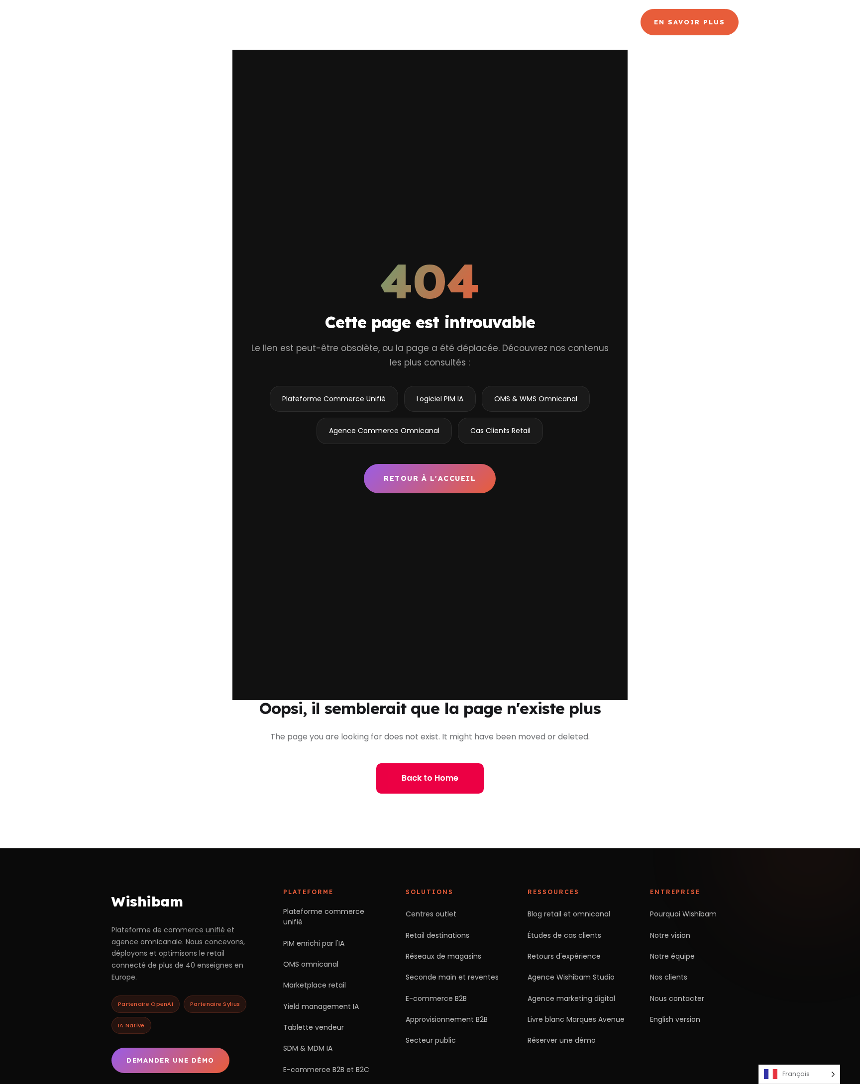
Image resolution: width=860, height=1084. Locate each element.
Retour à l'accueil (430, 478)
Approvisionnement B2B (447, 1019)
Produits (397, 22)
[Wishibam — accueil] (181, 22)
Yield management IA (321, 1006)
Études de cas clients (564, 935)
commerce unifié (194, 930)
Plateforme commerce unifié (323, 916)
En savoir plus (689, 22)
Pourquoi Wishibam (683, 914)
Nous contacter (677, 998)
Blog (601, 22)
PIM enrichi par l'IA (313, 943)
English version (675, 1019)
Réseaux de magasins (443, 956)
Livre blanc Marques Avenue (576, 1019)
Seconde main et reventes (452, 977)
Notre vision (670, 935)
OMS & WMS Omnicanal (535, 399)
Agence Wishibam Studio (571, 977)
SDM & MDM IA (307, 1048)
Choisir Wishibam (309, 22)
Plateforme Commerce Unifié (334, 399)
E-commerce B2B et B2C (326, 1070)
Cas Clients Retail (500, 431)
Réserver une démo (562, 1040)
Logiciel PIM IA (440, 399)
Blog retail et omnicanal (569, 914)
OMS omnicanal (310, 964)
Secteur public (431, 1040)
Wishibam (147, 901)
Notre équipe (672, 956)
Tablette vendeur (313, 1027)
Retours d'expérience (564, 956)
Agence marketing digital (571, 998)
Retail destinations (437, 935)
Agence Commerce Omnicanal (508, 22)
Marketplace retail (314, 985)
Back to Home (430, 778)
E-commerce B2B (436, 998)
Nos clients (668, 977)
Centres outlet (431, 914)
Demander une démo (170, 1060)
